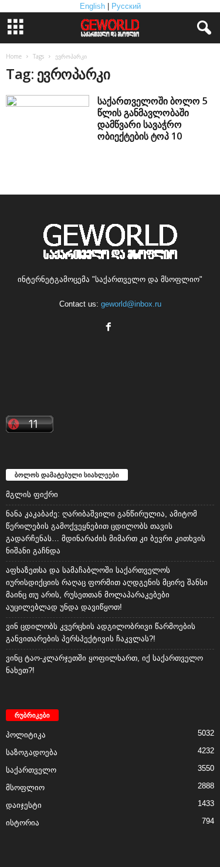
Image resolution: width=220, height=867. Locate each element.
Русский (126, 6)
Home (14, 56)
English (92, 6)
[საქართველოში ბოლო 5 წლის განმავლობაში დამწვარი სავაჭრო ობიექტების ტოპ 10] (47, 136)
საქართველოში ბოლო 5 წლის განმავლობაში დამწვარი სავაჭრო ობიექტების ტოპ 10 (152, 118)
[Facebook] (110, 328)
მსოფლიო (25, 787)
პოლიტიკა (26, 734)
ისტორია (22, 822)
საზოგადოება (31, 752)
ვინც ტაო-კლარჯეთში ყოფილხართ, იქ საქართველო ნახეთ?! (104, 664)
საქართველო (31, 770)
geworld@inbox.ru (131, 304)
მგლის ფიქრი (32, 494)
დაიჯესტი (24, 805)
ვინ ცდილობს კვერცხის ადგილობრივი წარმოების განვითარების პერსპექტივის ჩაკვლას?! (100, 632)
